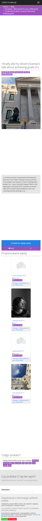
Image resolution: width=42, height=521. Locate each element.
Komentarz (5, 489)
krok (9, 465)
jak (30, 463)
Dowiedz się (36, 514)
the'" (12, 463)
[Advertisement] (21, 38)
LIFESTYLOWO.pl (8, 2)
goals (12, 72)
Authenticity (16, 351)
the (23, 463)
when (5, 465)
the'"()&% (35, 460)
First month (16, 393)
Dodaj (20, 280)
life (7, 72)
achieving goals (7, 74)
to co (33, 463)
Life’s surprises (17, 275)
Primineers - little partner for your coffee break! (21, 9)
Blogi (12, 7)
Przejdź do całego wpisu (21, 243)
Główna (5, 7)
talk (3, 72)
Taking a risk (16, 320)
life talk (26, 72)
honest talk (18, 72)
